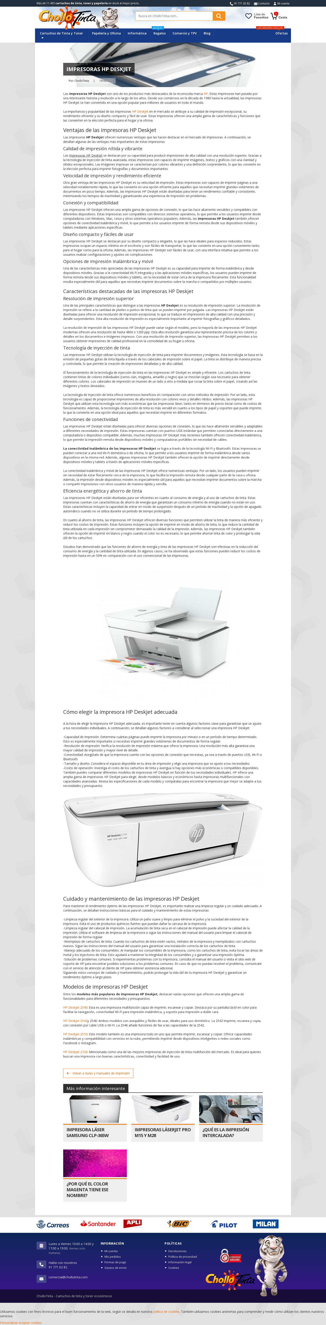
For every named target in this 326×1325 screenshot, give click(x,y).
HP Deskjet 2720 (75, 1052)
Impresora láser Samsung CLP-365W (87, 1132)
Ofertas (281, 33)
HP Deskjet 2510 (75, 1034)
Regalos (159, 31)
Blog (207, 33)
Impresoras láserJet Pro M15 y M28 (163, 1132)
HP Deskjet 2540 (75, 1007)
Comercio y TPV (185, 33)
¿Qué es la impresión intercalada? (225, 1132)
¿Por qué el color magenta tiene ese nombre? (87, 1189)
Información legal (180, 1262)
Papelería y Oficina (106, 33)
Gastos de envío (115, 1268)
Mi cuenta (283, 3)
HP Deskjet (140, 111)
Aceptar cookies (30, 1323)
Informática (137, 33)
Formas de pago (115, 1262)
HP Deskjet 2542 (75, 1021)
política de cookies (166, 1311)
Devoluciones (177, 1251)
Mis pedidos (112, 1257)
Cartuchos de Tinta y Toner (61, 33)
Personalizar (9, 1323)
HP (206, 94)
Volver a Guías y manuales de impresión (101, 1073)
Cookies (173, 1268)
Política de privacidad (182, 1257)
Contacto (263, 3)
